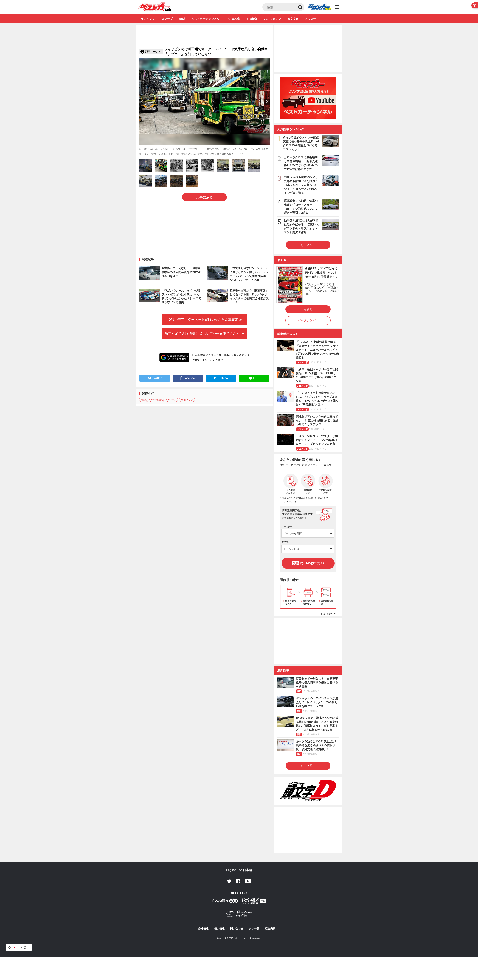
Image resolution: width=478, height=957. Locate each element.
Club (319, 7)
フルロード (312, 19)
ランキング (148, 19)
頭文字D (293, 19)
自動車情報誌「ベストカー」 (154, 7)
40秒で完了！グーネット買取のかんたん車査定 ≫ (205, 319)
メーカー (286, 526)
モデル (285, 542)
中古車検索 (233, 19)
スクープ (167, 19)
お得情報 (252, 19)
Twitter (229, 881)
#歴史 (144, 399)
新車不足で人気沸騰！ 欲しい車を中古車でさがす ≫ (204, 333)
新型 (182, 19)
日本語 (247, 870)
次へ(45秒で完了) (308, 563)
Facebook (238, 881)
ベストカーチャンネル (205, 19)
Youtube (248, 881)
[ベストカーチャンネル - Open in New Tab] (308, 98)
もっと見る (308, 245)
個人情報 (219, 928)
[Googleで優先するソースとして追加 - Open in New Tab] (174, 357)
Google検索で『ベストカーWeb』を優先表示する (221, 355)
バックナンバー (308, 320)
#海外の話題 (157, 399)
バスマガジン (272, 19)
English (231, 870)
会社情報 (203, 928)
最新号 (308, 309)
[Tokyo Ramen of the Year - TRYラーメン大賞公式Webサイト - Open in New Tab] (239, 914)
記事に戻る (204, 197)
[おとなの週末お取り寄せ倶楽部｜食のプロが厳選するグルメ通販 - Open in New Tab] (225, 901)
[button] (142, 102)
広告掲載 (270, 928)
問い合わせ (236, 928)
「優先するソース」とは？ (207, 360)
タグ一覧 (254, 928)
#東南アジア (187, 399)
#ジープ (172, 399)
